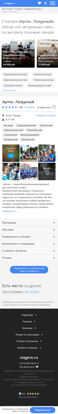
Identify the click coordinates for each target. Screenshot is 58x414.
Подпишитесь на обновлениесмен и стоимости (29, 269)
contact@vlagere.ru (29, 363)
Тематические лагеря (44, 80)
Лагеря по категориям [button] (27, 334)
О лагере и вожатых (14, 250)
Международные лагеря (40, 85)
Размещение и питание (16, 236)
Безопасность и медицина (18, 243)
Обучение (8, 229)
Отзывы (7, 257)
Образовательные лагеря (15, 80)
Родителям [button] (27, 315)
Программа (9, 222)
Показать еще (8, 90)
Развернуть (8, 211)
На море (18, 9)
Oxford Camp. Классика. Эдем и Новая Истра (16, 53)
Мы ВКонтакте (27, 367)
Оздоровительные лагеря (15, 74)
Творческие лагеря (42, 74)
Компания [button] (27, 328)
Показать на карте (46, 115)
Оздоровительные (32, 9)
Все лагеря (7, 9)
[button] (52, 3)
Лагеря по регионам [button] (28, 341)
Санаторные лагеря (13, 85)
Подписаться (42, 410)
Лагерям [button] (27, 321)
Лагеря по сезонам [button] (27, 347)
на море (31, 291)
